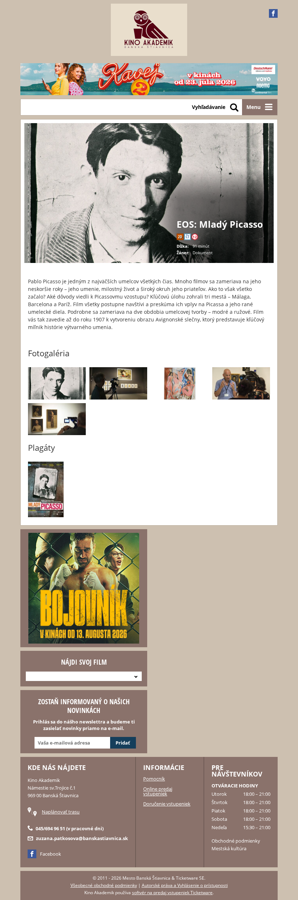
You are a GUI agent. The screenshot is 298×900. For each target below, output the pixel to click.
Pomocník (154, 778)
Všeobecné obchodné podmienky (104, 885)
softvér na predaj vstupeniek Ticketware (172, 892)
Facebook (50, 854)
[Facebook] (273, 13)
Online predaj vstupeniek (157, 791)
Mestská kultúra (229, 848)
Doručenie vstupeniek (166, 803)
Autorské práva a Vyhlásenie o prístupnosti (185, 885)
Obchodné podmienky (236, 841)
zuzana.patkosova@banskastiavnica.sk (82, 838)
